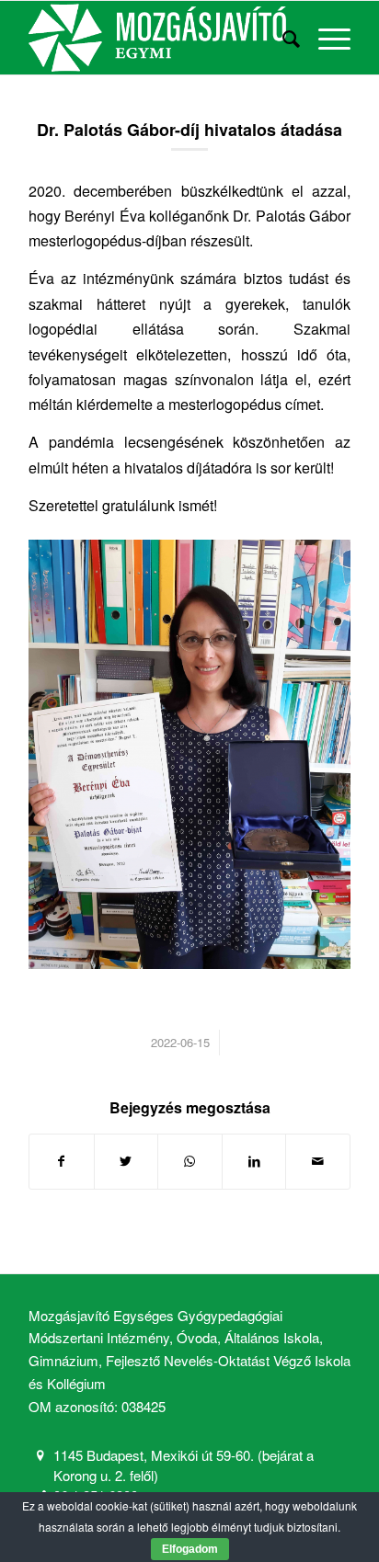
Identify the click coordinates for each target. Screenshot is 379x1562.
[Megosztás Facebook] (61, 1161)
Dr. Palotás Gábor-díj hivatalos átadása (189, 130)
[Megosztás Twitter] (126, 1161)
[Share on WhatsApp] (190, 1161)
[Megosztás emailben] (318, 1161)
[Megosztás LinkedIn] (254, 1161)
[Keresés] (282, 37)
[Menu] (325, 37)
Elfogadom (190, 1549)
